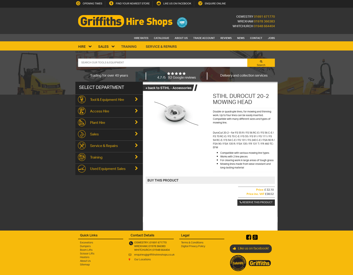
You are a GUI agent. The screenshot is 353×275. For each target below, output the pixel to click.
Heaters (84, 257)
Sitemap (85, 265)
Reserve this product (257, 202)
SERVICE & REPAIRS (161, 46)
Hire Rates (141, 37)
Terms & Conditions (192, 243)
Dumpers (85, 246)
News (241, 37)
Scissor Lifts (87, 254)
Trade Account (204, 37)
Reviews (226, 37)
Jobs (271, 37)
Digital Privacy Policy (193, 246)
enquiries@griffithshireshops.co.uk (154, 255)
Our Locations (142, 260)
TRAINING (129, 46)
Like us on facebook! (253, 248)
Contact (256, 37)
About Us (181, 37)
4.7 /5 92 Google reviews (176, 77)
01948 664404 (264, 26)
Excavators (86, 243)
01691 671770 (264, 17)
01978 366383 (264, 21)
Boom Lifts (86, 250)
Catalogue (161, 37)
